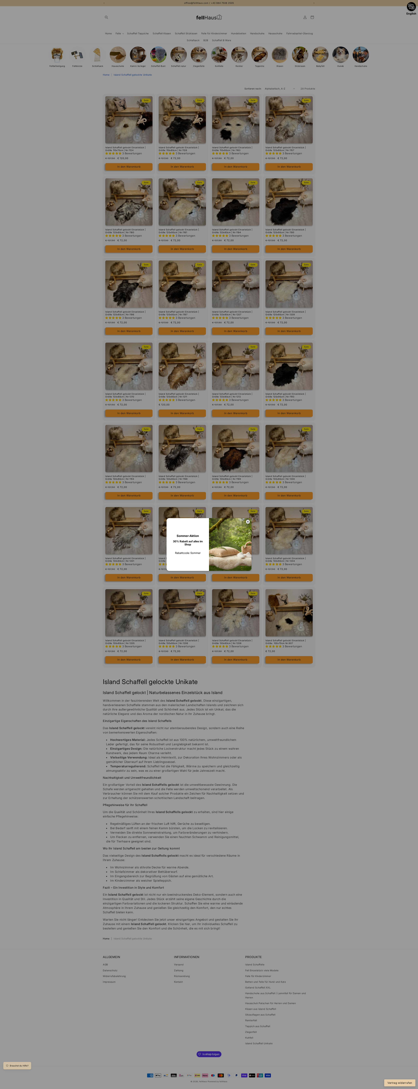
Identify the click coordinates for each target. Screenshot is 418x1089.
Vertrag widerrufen (399, 1082)
